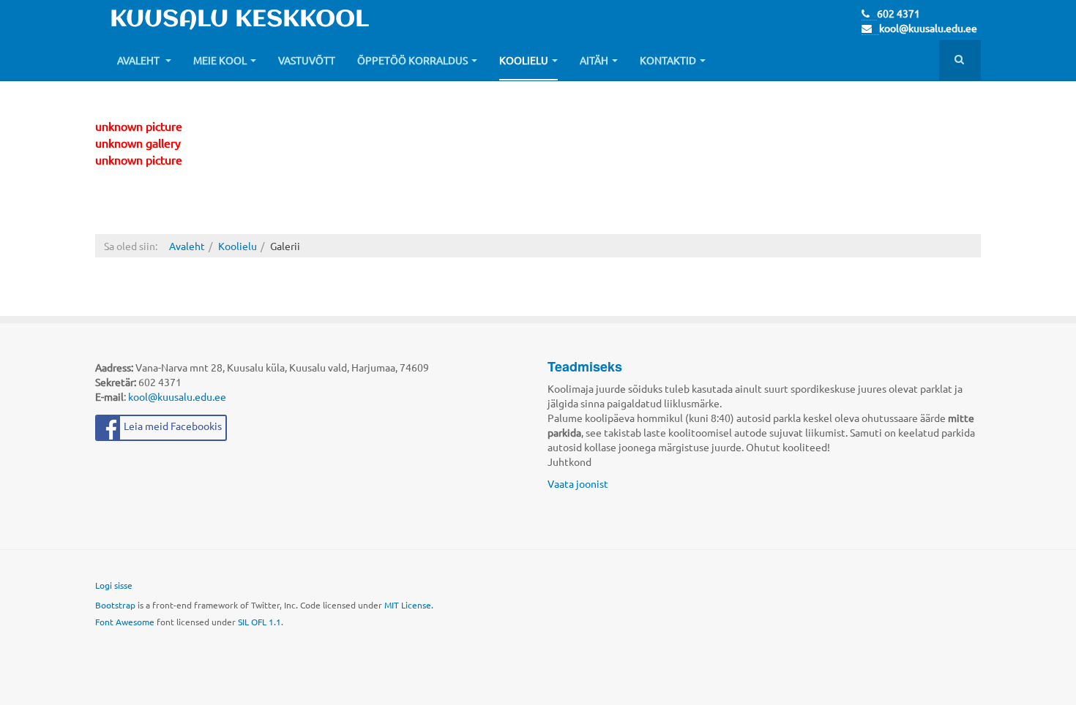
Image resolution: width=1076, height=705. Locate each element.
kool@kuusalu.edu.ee (928, 27)
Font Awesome (124, 621)
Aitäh (594, 60)
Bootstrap (115, 605)
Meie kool (220, 60)
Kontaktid (668, 60)
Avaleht (139, 60)
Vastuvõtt (306, 60)
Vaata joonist (578, 483)
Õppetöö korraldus (412, 60)
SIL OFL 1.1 (259, 621)
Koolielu (523, 60)
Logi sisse (113, 585)
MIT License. (408, 605)
